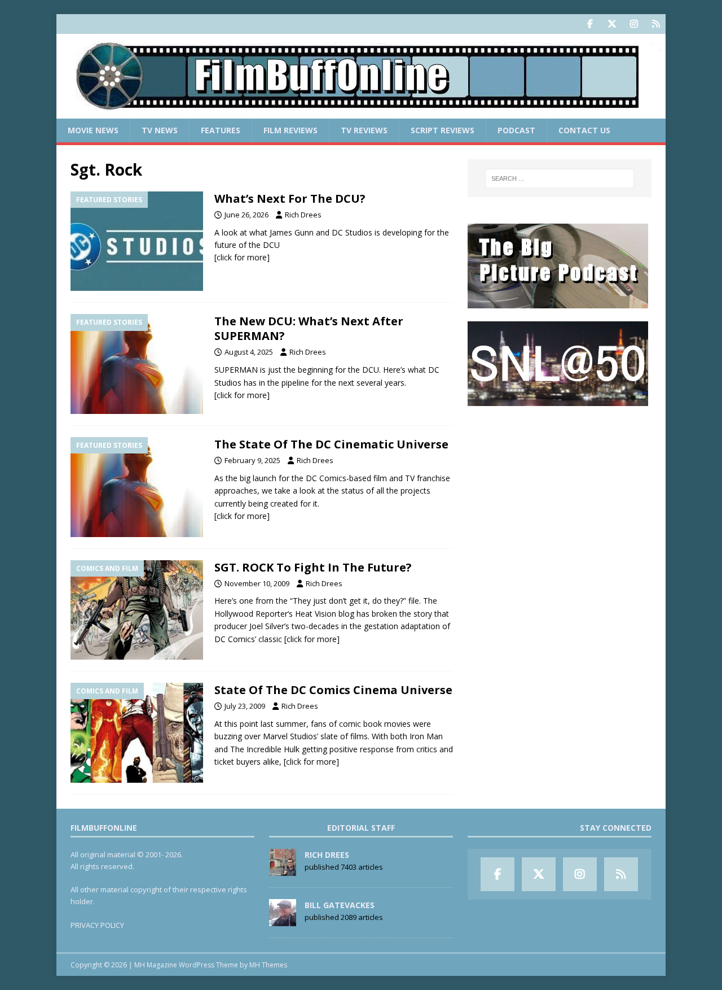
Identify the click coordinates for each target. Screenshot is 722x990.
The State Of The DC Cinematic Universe (331, 444)
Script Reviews (442, 130)
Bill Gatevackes (340, 905)
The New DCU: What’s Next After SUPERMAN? (308, 328)
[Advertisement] (559, 489)
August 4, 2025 (248, 352)
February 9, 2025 (252, 460)
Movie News (93, 130)
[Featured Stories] (137, 241)
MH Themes (268, 965)
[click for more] (242, 257)
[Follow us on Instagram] (634, 24)
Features (220, 130)
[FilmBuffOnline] (361, 112)
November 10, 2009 (256, 583)
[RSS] (656, 24)
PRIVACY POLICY (97, 925)
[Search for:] (559, 178)
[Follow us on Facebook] (590, 24)
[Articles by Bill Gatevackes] (282, 920)
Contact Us (584, 130)
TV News (160, 130)
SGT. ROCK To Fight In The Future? (313, 567)
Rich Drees (303, 215)
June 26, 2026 (246, 215)
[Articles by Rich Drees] (282, 870)
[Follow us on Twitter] (612, 24)
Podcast (516, 130)
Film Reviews (290, 130)
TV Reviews (364, 130)
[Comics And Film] (137, 610)
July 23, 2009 (244, 706)
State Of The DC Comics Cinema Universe (333, 689)
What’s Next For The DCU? (290, 198)
